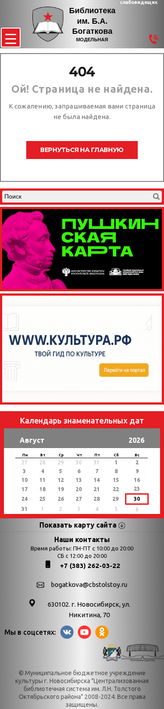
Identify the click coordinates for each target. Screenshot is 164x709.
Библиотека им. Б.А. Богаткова (92, 21)
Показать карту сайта (77, 525)
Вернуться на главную (82, 150)
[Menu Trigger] (11, 37)
